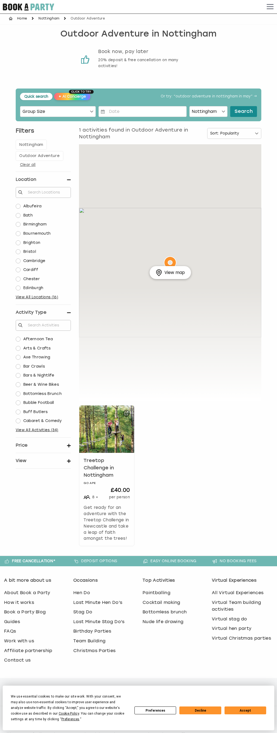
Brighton (32, 242)
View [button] (21, 460)
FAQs (10, 631)
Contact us (17, 660)
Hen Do (81, 592)
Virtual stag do (229, 618)
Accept (245, 710)
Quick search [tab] (36, 96)
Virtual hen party (231, 628)
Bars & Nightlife (38, 375)
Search (244, 111)
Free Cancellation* (33, 560)
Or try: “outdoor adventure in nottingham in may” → (209, 96)
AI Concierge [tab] (74, 96)
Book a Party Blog (25, 611)
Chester (31, 279)
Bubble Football (38, 402)
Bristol (29, 251)
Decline (200, 710)
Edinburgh (33, 288)
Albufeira (32, 206)
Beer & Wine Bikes (41, 384)
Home (22, 18)
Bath (28, 215)
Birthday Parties (92, 631)
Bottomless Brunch (42, 393)
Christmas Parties (94, 650)
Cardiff (30, 269)
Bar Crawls (34, 366)
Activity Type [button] (31, 312)
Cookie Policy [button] (69, 713)
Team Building (89, 640)
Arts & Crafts (37, 348)
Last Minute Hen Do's (97, 602)
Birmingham (35, 224)
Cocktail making (161, 602)
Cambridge (34, 260)
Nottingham (48, 18)
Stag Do (82, 611)
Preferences (155, 710)
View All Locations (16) (37, 297)
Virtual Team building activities (236, 606)
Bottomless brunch (165, 611)
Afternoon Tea (38, 339)
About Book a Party (27, 592)
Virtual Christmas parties (241, 638)
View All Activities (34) (37, 430)
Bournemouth (37, 233)
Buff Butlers (35, 412)
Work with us (19, 640)
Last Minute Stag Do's (99, 621)
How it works (19, 602)
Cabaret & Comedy (42, 420)
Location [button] (26, 179)
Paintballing (156, 592)
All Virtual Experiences (237, 592)
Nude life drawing (163, 621)
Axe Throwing (36, 357)
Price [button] (22, 445)
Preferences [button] (70, 719)
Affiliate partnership (28, 650)
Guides (12, 621)
